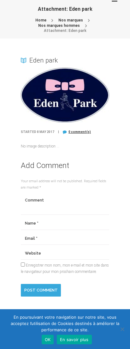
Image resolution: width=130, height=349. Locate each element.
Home (40, 20)
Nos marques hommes (59, 25)
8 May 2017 (45, 132)
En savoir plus (74, 339)
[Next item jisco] (87, 95)
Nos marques (70, 20)
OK (48, 339)
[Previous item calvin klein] (43, 95)
